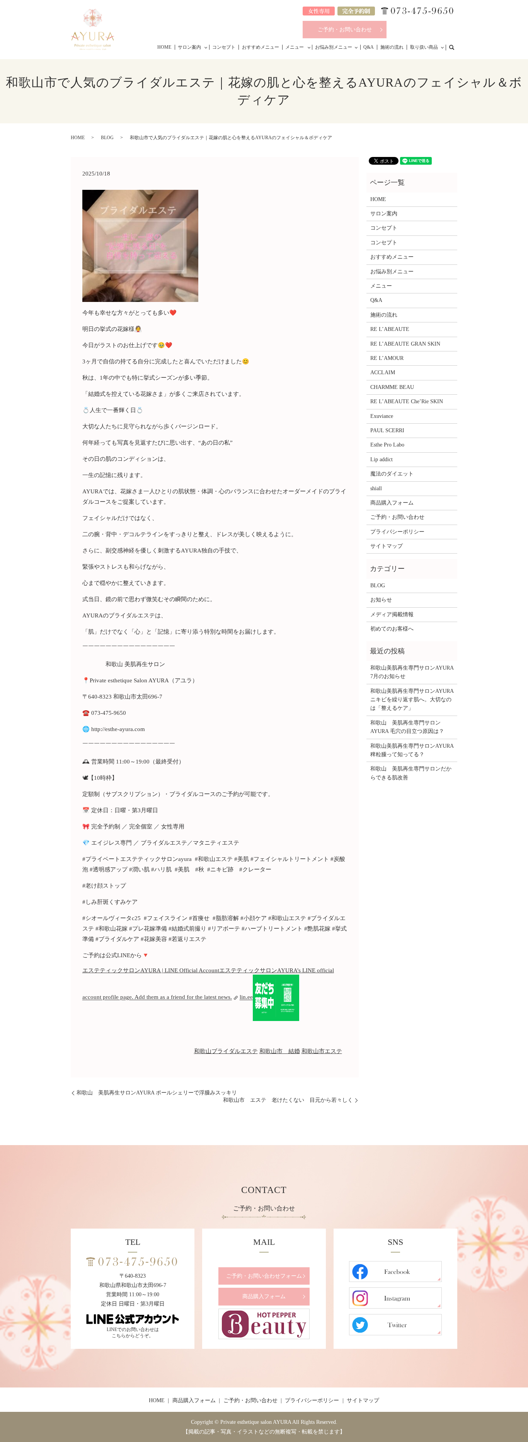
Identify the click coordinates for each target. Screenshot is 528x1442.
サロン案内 (189, 47)
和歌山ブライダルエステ (226, 1051)
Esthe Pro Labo (387, 445)
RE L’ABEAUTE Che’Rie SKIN (406, 401)
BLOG (107, 137)
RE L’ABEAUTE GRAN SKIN (405, 344)
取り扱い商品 (424, 47)
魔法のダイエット (392, 474)
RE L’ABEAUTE (389, 329)
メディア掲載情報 (392, 614)
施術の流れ (392, 47)
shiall (376, 488)
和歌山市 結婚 (279, 1051)
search (455, 46)
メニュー (294, 47)
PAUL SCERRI (387, 430)
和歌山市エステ (321, 1051)
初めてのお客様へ (392, 629)
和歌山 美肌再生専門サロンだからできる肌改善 (410, 773)
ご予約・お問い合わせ (345, 29)
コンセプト (223, 47)
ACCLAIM (382, 372)
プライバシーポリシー (397, 532)
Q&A (368, 47)
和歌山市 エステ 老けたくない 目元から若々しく (288, 1100)
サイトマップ (386, 546)
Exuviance (381, 416)
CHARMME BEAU (392, 387)
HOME (164, 47)
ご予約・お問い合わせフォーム (264, 1276)
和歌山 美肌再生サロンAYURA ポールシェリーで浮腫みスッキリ (159, 1093)
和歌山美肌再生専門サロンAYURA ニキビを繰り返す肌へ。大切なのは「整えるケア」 (411, 699)
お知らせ (381, 600)
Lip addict (381, 459)
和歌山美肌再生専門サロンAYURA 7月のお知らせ (411, 672)
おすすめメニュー (260, 47)
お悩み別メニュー (333, 47)
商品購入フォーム (392, 503)
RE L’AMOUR (387, 358)
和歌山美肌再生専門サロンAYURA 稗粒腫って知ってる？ (411, 750)
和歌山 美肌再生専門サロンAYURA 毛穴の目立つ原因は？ (407, 727)
